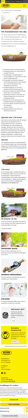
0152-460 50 (9, 379)
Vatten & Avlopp (8, 10)
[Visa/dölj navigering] (24, 5)
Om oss (13, 1)
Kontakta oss (15, 341)
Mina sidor (20, 1)
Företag (8, 1)
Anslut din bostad (17, 10)
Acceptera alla (14, 399)
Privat (3, 1)
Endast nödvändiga (14, 404)
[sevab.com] (5, 5)
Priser (13, 321)
